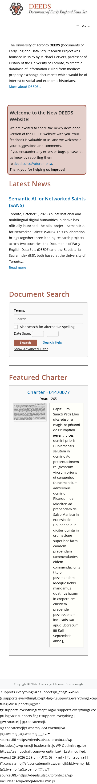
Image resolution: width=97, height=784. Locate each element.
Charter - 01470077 (48, 392)
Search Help (52, 342)
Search (25, 343)
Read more (17, 267)
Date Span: (22, 333)
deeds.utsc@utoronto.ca (33, 163)
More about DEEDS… (25, 86)
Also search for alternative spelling (47, 327)
